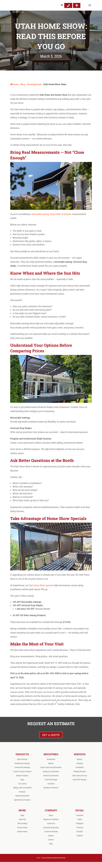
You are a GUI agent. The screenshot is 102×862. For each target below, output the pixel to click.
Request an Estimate (51, 819)
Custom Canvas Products (22, 771)
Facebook (79, 815)
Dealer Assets (22, 831)
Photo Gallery (22, 823)
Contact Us (51, 823)
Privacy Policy (22, 827)
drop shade (55, 214)
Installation (80, 767)
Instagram (79, 823)
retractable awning (40, 214)
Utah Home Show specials (41, 585)
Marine (51, 763)
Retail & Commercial (51, 776)
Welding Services (79, 771)
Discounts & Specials (51, 827)
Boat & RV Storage (79, 780)
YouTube (79, 831)
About (51, 815)
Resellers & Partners (51, 788)
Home (15, 84)
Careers (51, 840)
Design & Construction (51, 771)
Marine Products (22, 776)
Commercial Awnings (22, 767)
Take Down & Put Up (79, 776)
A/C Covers (22, 784)
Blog (51, 844)
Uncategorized (34, 84)
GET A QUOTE (51, 735)
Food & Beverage (51, 780)
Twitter (79, 819)
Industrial (51, 784)
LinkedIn (79, 836)
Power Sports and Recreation (50, 767)
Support (51, 836)
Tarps (22, 780)
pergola (67, 214)
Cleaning (79, 763)
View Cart (22, 819)
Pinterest (79, 827)
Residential (51, 759)
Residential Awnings (22, 763)
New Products (22, 759)
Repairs (79, 759)
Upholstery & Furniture (22, 800)
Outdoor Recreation (22, 796)
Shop (22, 815)
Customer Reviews (51, 831)
